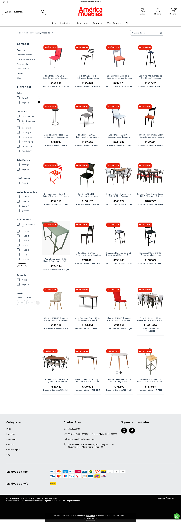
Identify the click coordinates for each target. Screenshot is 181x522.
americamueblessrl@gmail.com (81, 439)
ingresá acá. (50, 501)
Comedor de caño (24, 54)
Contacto (97, 23)
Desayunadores (23, 64)
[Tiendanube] (166, 498)
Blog (128, 23)
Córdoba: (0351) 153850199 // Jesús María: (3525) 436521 (92, 434)
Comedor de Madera (26, 59)
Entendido (90, 518)
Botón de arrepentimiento (69, 501)
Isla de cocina (23, 68)
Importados (83, 23)
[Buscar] (43, 12)
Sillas (19, 78)
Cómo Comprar (114, 23)
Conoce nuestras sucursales (90, 2)
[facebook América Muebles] (7, 2)
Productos (65, 23)
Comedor (28, 32)
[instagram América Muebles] (4, 2)
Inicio (53, 23)
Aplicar (38, 303)
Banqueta (21, 50)
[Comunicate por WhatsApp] (177, 516)
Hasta (29, 298)
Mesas (20, 73)
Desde (19, 298)
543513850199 (74, 429)
